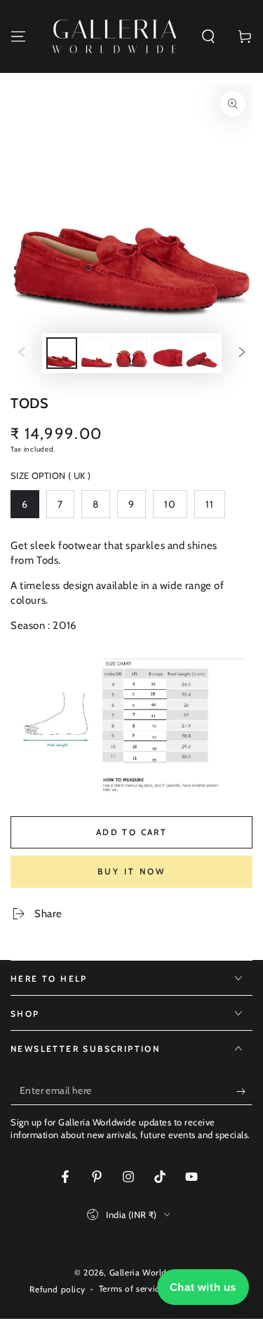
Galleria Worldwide (148, 1272)
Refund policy (57, 1289)
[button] (208, 36)
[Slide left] (21, 353)
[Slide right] (242, 353)
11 (215, 508)
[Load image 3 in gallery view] (131, 353)
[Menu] (18, 36)
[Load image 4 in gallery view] (166, 353)
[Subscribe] (244, 1091)
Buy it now (131, 871)
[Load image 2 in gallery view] (96, 353)
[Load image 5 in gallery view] (202, 353)
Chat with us (203, 1287)
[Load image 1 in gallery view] (61, 353)
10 (175, 508)
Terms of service (131, 1288)
